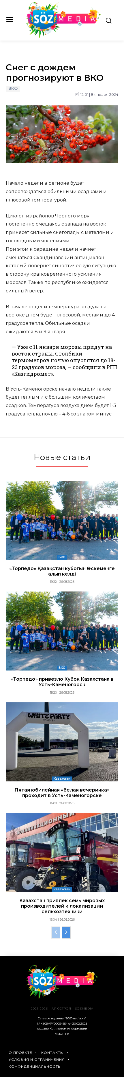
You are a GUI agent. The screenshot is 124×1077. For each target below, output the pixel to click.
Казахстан (62, 779)
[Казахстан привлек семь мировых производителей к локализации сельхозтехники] (62, 852)
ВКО (13, 88)
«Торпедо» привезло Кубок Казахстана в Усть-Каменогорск (62, 681)
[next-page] (66, 932)
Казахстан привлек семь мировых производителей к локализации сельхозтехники (62, 906)
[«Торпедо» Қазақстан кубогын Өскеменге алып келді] (62, 520)
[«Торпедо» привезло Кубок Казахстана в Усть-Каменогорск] (62, 631)
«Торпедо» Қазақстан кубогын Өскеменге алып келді (62, 571)
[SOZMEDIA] (64, 20)
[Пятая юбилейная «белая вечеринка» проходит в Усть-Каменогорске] (62, 741)
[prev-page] (55, 932)
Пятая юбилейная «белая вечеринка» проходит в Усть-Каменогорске (62, 792)
